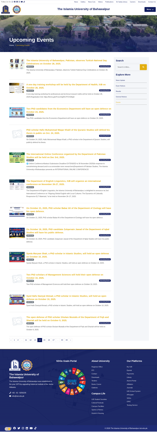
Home (11, 45)
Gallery (83, 2)
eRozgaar (130, 395)
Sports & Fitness (97, 410)
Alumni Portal (131, 381)
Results (118, 91)
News (76, 2)
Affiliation (130, 384)
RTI (93, 370)
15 (44, 340)
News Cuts (91, 2)
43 (62, 340)
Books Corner (96, 384)
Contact (94, 374)
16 (49, 340)
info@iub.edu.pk (17, 396)
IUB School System (134, 391)
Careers (132, 2)
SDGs (129, 398)
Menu (149, 9)
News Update (120, 80)
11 (26, 340)
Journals (130, 388)
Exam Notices (120, 86)
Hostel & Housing (98, 413)
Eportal (129, 370)
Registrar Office (97, 367)
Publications (109, 2)
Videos (100, 2)
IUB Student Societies (99, 399)
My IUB (129, 367)
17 (53, 340)
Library (129, 377)
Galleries (95, 388)
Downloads (142, 2)
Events (118, 102)
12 (31, 340)
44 (67, 340)
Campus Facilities (98, 406)
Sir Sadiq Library (121, 2)
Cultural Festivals (98, 403)
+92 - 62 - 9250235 (18, 393)
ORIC (129, 401)
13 (35, 340)
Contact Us (152, 2)
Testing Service (132, 405)
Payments (130, 374)
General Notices (121, 97)
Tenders (94, 381)
